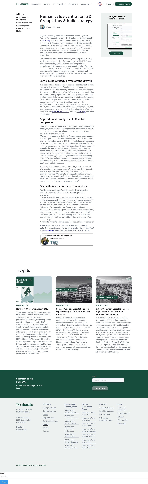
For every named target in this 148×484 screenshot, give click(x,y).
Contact (46, 431)
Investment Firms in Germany (88, 419)
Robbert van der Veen (60, 111)
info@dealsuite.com (106, 411)
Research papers (23, 26)
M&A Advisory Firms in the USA (70, 446)
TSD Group (46, 40)
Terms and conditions (121, 409)
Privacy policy (123, 420)
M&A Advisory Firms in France (70, 422)
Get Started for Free (123, 4)
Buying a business (49, 411)
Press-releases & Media (23, 30)
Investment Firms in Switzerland (88, 435)
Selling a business (49, 408)
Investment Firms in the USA (88, 446)
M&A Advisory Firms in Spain (69, 435)
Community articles (24, 23)
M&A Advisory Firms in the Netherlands (69, 429)
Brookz (19, 427)
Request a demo (49, 418)
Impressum (122, 423)
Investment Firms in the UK (88, 413)
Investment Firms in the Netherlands (89, 430)
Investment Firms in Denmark (88, 441)
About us (46, 428)
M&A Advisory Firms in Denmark (71, 441)
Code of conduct (123, 413)
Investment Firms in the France (88, 424)
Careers (45, 424)
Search (2, 473)
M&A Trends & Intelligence (22, 18)
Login (110, 4)
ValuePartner (21, 429)
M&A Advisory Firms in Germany (70, 417)
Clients (45, 414)
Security (121, 416)
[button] (36, 4)
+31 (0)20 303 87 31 (106, 408)
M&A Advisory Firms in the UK (70, 411)
